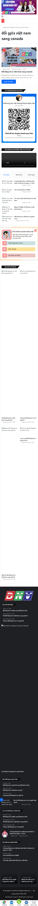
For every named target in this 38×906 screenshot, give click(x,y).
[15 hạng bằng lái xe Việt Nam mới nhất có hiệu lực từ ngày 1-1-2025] (7, 183)
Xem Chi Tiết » (8, 81)
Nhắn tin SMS (34, 905)
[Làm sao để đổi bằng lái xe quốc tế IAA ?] (28, 431)
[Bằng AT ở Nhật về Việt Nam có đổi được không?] (7, 210)
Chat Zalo (11, 905)
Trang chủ (6, 27)
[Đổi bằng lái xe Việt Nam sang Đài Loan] (7, 219)
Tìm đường (4, 905)
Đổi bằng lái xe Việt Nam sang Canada (17, 72)
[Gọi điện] (19, 901)
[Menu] (2, 16)
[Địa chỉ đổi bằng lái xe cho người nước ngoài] (6, 803)
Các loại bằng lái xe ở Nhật (22, 190)
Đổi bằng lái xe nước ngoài (26, 897)
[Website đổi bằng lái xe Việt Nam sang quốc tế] (10, 500)
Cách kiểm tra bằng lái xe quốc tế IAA (12, 771)
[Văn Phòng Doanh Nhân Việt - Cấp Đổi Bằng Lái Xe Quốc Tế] (19, 7)
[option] (25, 875)
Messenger (26, 905)
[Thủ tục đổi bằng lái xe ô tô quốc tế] (28, 343)
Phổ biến (6, 175)
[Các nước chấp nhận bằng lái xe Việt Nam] (7, 201)
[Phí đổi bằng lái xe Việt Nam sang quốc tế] (10, 343)
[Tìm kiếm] (36, 16)
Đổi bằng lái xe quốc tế (12, 897)
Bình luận (31, 175)
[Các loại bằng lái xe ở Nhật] (7, 192)
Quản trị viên (6, 69)
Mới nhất (19, 175)
